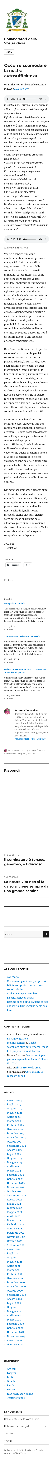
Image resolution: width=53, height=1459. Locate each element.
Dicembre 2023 (16, 1133)
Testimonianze (16, 1397)
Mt (29, 753)
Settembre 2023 (16, 1145)
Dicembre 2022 (16, 1183)
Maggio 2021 (14, 1261)
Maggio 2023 (14, 1162)
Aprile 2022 (13, 1216)
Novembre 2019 (16, 1336)
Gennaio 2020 (15, 1327)
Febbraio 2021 (15, 1274)
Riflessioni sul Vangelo (14, 753)
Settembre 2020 (16, 1294)
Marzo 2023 (14, 1170)
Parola (41, 750)
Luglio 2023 (14, 1154)
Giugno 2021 (14, 1257)
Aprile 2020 (13, 1315)
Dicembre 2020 (16, 1282)
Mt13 (34, 753)
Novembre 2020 (16, 1286)
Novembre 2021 (16, 1236)
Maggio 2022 (14, 1212)
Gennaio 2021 (15, 1278)
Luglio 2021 (13, 1253)
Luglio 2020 (14, 1303)
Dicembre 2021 (15, 1232)
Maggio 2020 (14, 1311)
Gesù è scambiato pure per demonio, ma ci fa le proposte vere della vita (27, 1046)
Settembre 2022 (16, 1195)
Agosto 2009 (14, 1340)
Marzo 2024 (14, 1120)
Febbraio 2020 (15, 1323)
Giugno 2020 (14, 1307)
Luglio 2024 (14, 1104)
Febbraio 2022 (15, 1224)
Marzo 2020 (14, 1319)
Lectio (10, 1377)
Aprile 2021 (13, 1265)
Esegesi (11, 1372)
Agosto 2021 (14, 1249)
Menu (9, 52)
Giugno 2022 (14, 1207)
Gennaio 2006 (15, 1344)
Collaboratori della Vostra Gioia (20, 41)
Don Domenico (13, 1411)
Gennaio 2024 (15, 1129)
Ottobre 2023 (15, 1141)
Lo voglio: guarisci (17, 1038)
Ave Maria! (13, 976)
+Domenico (13, 750)
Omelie (11, 1381)
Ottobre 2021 (14, 1240)
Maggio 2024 (14, 1112)
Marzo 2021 (14, 1269)
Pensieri (11, 1389)
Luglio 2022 (14, 1203)
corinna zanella (16, 1042)
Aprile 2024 (13, 1116)
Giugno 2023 (14, 1158)
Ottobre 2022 (15, 1191)
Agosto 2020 (14, 1298)
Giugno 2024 (14, 1108)
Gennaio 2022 (15, 1228)
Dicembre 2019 (15, 1332)
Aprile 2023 (13, 1166)
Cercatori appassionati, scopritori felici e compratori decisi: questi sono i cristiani (26, 985)
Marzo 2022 (14, 1220)
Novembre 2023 (16, 1137)
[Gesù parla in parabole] (25, 616)
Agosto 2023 (14, 1149)
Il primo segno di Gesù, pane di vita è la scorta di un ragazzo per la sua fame (27, 1006)
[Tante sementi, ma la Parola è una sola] (25, 649)
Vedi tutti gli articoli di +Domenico (30, 739)
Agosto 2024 (14, 1100)
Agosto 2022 (14, 1199)
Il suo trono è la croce (28, 1067)
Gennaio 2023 (15, 1178)
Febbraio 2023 (15, 1174)
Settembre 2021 (16, 1245)
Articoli (11, 1368)
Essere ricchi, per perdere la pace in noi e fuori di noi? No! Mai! (27, 1059)
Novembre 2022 (16, 1187)
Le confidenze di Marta (20, 997)
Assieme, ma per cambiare (22, 993)
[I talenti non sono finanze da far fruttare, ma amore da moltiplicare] (25, 684)
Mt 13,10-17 (21, 88)
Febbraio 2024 (15, 1125)
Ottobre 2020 (15, 1290)
